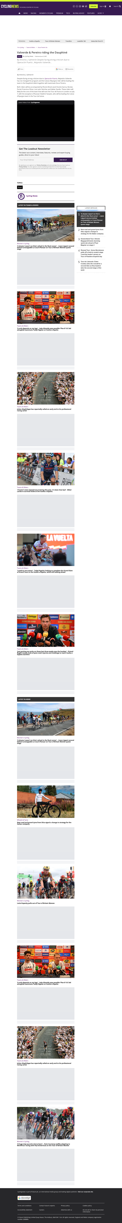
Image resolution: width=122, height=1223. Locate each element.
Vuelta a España (34, 41)
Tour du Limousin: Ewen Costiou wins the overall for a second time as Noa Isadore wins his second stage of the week (91, 266)
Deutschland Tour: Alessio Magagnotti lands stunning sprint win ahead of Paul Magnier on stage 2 (90, 242)
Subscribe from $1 (97, 41)
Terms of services (42, 165)
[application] (45, 121)
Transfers (69, 41)
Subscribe (93, 6)
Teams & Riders (30, 47)
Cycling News (29, 56)
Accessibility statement (25, 1210)
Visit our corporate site (85, 1192)
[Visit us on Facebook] (74, 6)
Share (21, 69)
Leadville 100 (81, 41)
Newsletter (71, 69)
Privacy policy (65, 1206)
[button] (117, 6)
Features (91, 13)
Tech (68, 13)
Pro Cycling (20, 47)
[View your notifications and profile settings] (110, 6)
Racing (33, 13)
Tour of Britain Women (52, 41)
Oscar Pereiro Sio (42, 47)
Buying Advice (78, 13)
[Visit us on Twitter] (77, 6)
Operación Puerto (50, 78)
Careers (41, 1210)
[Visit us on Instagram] (80, 6)
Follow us (60, 69)
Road (20, 187)
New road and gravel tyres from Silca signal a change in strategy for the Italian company (92, 232)
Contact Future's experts (47, 1206)
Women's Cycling (46, 13)
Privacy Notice (23, 167)
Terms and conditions (24, 1206)
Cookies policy (87, 1206)
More (100, 13)
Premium (59, 13)
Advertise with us (66, 1210)
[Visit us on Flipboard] (86, 6)
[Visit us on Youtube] (83, 6)
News (25, 13)
